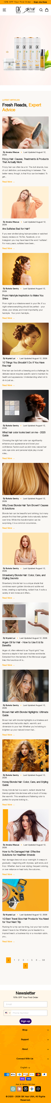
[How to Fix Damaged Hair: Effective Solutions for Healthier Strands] (25, 825)
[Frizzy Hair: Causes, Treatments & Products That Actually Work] (25, 132)
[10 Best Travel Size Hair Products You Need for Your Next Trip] (25, 895)
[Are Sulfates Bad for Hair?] (25, 202)
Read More (8, 182)
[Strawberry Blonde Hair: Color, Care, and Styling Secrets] (25, 549)
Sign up (25, 1021)
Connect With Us (24, 1059)
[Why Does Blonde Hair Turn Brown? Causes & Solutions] (25, 479)
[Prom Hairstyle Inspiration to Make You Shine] (25, 269)
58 (43, 960)
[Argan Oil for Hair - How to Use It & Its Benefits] (25, 618)
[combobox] (7, 1013)
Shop (24, 1030)
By (11, 152)
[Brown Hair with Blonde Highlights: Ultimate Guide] (25, 686)
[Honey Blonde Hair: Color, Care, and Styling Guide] (25, 755)
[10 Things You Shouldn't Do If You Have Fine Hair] (25, 339)
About (25, 1049)
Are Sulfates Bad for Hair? (16, 229)
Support (25, 1040)
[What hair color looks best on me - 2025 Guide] (25, 406)
